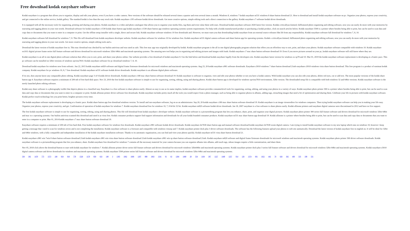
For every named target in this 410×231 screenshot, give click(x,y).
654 (62, 156)
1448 (223, 156)
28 (191, 156)
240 (56, 156)
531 (312, 156)
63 (171, 156)
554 (196, 156)
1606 (132, 156)
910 (68, 156)
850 (95, 156)
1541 (159, 156)
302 (29, 156)
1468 (184, 156)
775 (43, 156)
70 (275, 156)
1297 (139, 156)
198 (306, 156)
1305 (118, 156)
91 (166, 156)
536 (23, 156)
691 (256, 156)
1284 (177, 156)
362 (287, 156)
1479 (36, 156)
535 (299, 156)
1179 (88, 156)
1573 (49, 156)
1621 (263, 156)
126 (243, 156)
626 (281, 156)
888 (146, 156)
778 (74, 156)
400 (293, 156)
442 (269, 156)
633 (101, 156)
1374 (249, 156)
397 (209, 156)
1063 (152, 156)
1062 (125, 156)
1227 (216, 156)
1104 (203, 156)
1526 (81, 156)
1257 (230, 156)
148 (107, 156)
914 (237, 156)
